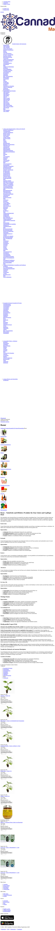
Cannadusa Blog (6, 1)
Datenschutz (13, 929)
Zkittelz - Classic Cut (5, 796)
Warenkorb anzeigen (5, 421)
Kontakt (5, 896)
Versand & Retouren (7, 895)
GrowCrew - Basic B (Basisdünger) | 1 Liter (10, 872)
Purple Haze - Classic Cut (6, 771)
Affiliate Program (7, 910)
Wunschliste (5, 888)
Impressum (3, 929)
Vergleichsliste (6, 889)
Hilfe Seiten (5, 893)
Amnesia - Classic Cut (5, 695)
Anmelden (5, 884)
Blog (4, 903)
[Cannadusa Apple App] (7, 919)
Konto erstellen (6, 885)
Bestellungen (6, 886)
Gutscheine (5, 2)
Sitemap (5, 904)
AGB (8, 929)
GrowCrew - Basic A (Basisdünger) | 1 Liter (10, 847)
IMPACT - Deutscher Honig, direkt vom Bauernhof (12, 822)
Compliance (19, 929)
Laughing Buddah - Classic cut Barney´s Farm (10, 745)
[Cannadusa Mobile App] (7, 924)
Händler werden (6, 4)
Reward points (6, 902)
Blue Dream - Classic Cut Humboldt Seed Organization (12, 720)
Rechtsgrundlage (6, 911)
